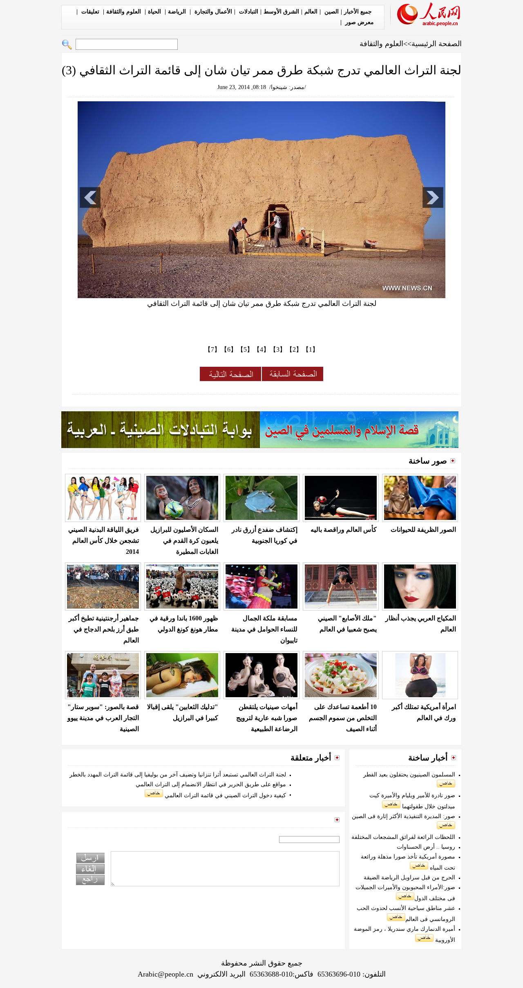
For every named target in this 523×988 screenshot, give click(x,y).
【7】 (212, 349)
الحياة (155, 12)
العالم (310, 12)
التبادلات (247, 12)
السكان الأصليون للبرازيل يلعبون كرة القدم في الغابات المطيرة (184, 540)
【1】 (310, 349)
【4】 (261, 349)
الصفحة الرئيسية (436, 44)
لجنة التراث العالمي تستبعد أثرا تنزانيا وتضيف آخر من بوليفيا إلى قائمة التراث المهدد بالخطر (177, 775)
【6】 (229, 349)
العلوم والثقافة (124, 12)
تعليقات (90, 12)
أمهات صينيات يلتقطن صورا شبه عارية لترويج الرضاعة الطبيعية (266, 717)
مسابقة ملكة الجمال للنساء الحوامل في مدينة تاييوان (264, 629)
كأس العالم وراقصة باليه (344, 529)
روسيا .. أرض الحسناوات (426, 847)
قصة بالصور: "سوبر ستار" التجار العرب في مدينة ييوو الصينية (103, 717)
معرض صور (359, 22)
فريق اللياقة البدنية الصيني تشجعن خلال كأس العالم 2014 (103, 540)
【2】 (294, 349)
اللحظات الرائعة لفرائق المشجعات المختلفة (403, 837)
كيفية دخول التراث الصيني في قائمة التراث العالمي (224, 795)
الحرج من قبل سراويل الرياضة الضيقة (409, 877)
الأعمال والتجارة (212, 12)
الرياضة (178, 12)
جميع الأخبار (358, 12)
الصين (331, 12)
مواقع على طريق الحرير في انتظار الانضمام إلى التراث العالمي (211, 784)
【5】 (245, 349)
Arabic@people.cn (165, 974)
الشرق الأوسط (281, 12)
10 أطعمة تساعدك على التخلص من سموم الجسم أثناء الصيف (343, 717)
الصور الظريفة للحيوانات (423, 529)
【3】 (278, 349)
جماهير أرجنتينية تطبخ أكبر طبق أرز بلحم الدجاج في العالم (104, 629)
